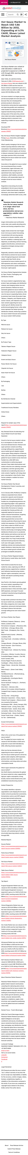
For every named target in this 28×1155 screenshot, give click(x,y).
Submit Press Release (14, 1149)
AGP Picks (4, 2)
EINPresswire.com (17, 81)
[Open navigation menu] (2, 14)
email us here (5, 1050)
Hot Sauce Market (6, 83)
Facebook (4, 1059)
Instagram (4, 1057)
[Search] (18, 14)
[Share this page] (26, 14)
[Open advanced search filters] (21, 14)
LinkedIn (4, 1055)
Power (7, 138)
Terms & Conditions (14, 1152)
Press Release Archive (16, 1145)
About (6, 1145)
